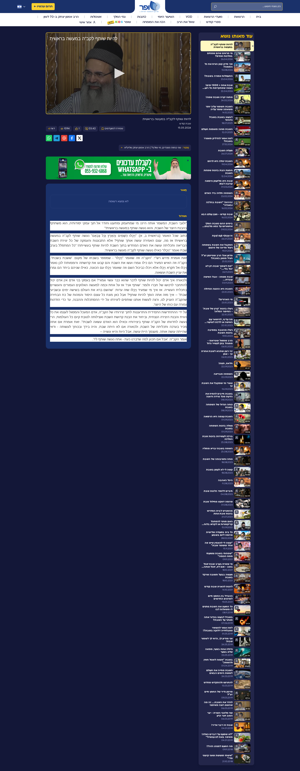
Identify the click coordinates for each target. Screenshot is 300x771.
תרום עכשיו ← (43, 6)
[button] (118, 73)
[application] (118, 73)
